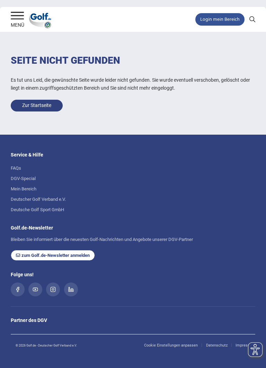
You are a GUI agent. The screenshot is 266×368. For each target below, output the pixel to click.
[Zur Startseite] (17, 16)
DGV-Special (23, 178)
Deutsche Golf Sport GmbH (37, 209)
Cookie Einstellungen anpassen (171, 345)
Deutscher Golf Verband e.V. (38, 199)
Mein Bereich (23, 188)
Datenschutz (217, 345)
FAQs (16, 168)
